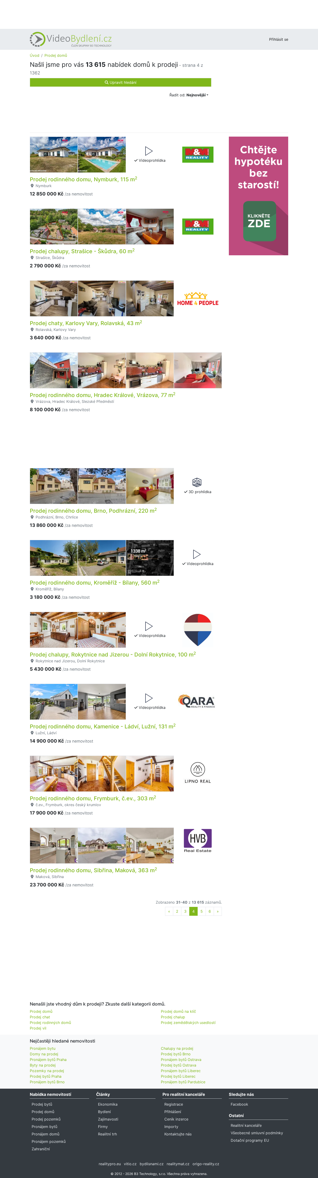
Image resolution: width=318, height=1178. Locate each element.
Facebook (239, 1104)
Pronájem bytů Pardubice (183, 1082)
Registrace (173, 1104)
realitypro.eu (110, 1163)
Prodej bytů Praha (45, 1076)
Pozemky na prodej (47, 1070)
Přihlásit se (278, 39)
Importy (171, 1126)
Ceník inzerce (176, 1119)
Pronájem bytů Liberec (181, 1070)
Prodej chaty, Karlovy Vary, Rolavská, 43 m (86, 323)
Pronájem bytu (42, 1048)
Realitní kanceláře (246, 1125)
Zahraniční (41, 1149)
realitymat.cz (178, 1163)
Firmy (103, 1126)
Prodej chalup (173, 1017)
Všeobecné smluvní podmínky (257, 1133)
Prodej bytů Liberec (178, 1076)
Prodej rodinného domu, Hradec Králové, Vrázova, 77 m (103, 395)
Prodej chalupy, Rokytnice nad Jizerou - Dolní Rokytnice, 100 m (113, 654)
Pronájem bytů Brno (47, 1082)
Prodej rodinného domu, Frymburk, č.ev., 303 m (93, 798)
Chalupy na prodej (177, 1048)
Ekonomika (108, 1104)
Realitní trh (107, 1134)
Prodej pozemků (46, 1119)
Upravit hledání (122, 82)
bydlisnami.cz (152, 1163)
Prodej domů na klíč (178, 1011)
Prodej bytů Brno (176, 1054)
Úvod (34, 55)
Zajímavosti (108, 1119)
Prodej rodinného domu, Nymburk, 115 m (83, 179)
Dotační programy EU (250, 1140)
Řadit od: (187, 95)
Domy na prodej (44, 1054)
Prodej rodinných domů (50, 1022)
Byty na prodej (43, 1065)
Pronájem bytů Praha (48, 1059)
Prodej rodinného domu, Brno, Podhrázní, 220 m (93, 511)
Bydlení (104, 1111)
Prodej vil (38, 1028)
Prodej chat (40, 1017)
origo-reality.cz (206, 1163)
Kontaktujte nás (178, 1134)
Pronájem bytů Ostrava (181, 1059)
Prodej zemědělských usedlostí (188, 1022)
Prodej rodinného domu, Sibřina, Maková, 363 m (93, 870)
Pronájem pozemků (49, 1141)
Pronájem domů (45, 1134)
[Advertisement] (159, 14)
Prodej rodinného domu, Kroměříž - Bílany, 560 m (95, 582)
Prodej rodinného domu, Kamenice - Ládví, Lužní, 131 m (103, 726)
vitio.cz (130, 1163)
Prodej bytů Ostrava (178, 1065)
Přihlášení (172, 1111)
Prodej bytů (42, 1104)
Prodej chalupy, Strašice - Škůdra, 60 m (82, 251)
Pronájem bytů (44, 1126)
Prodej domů (55, 55)
